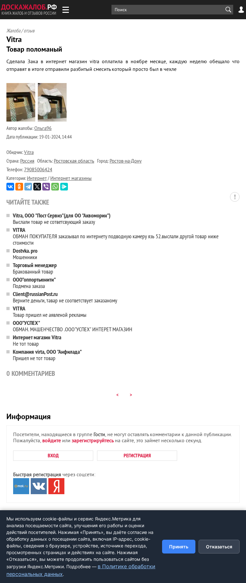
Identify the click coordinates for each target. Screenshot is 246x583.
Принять (178, 546)
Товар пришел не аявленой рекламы (49, 311)
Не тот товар (37, 340)
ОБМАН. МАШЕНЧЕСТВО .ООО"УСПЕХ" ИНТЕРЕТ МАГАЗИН (72, 326)
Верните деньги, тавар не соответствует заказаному (65, 297)
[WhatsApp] (55, 186)
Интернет (37, 179)
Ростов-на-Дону (126, 161)
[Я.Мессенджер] (64, 186)
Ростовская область (74, 161)
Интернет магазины (71, 179)
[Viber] (46, 186)
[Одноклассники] (19, 186)
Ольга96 (43, 129)
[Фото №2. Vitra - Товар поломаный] (52, 120)
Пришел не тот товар (47, 355)
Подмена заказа (34, 283)
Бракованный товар (35, 268)
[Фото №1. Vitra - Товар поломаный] (20, 120)
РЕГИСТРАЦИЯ (137, 455)
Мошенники (25, 254)
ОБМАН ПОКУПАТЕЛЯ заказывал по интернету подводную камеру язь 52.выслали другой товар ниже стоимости (115, 236)
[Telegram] (28, 186)
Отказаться (219, 546)
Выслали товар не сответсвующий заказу (62, 218)
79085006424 (38, 170)
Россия (27, 161)
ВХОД (53, 455)
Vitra (29, 153)
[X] (37, 186)
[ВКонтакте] (10, 186)
